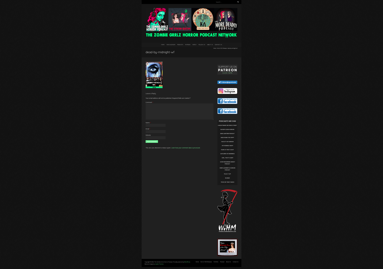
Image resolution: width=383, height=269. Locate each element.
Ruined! (227, 178)
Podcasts (180, 44)
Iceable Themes (159, 264)
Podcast (222, 262)
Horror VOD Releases (222, 48)
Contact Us (218, 44)
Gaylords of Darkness (227, 153)
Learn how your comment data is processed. (185, 148)
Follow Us (201, 44)
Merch (194, 44)
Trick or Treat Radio (227, 182)
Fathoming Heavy (227, 145)
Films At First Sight (227, 149)
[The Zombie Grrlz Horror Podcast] (191, 9)
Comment (149, 102)
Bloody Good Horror (227, 129)
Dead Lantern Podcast (227, 133)
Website (148, 135)
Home (162, 44)
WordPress (187, 262)
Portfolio (216, 262)
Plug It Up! (227, 174)
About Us (210, 44)
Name (148, 123)
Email (148, 129)
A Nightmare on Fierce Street (227, 125)
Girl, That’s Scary (227, 157)
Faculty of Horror (227, 141)
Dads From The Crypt (227, 137)
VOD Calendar (170, 44)
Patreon (187, 44)
